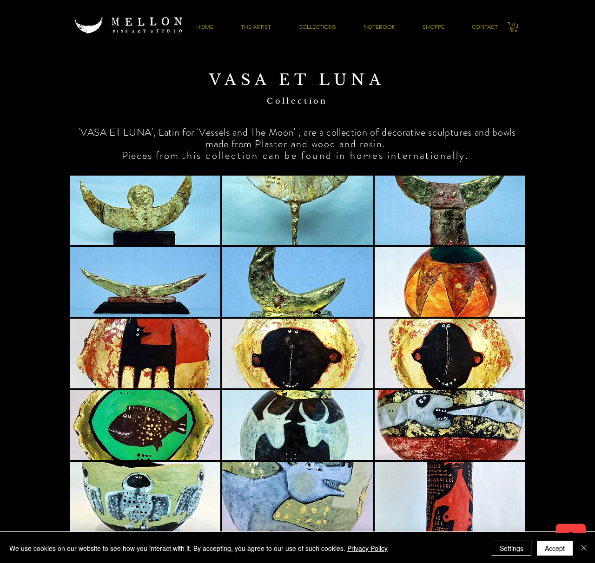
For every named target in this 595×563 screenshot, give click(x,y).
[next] (505, 362)
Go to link (87, 236)
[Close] (583, 548)
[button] (514, 27)
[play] (506, 524)
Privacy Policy (367, 548)
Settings (511, 548)
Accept (555, 548)
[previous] (89, 362)
